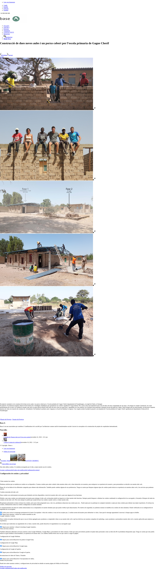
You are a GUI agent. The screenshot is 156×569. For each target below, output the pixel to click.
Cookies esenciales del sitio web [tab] (9, 492)
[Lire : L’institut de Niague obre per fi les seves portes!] (5, 435)
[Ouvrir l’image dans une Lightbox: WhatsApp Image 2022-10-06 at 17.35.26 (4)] (94, 285)
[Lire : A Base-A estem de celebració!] (5, 440)
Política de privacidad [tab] (6, 560)
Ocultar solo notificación (20, 470)
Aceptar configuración (6, 470)
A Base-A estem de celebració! (12, 442)
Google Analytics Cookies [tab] (7, 516)
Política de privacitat (6, 566)
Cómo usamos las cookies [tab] (7, 481)
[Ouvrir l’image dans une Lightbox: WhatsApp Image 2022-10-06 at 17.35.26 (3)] (94, 233)
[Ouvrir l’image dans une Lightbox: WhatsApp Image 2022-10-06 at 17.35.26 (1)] (94, 109)
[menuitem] (80, 5)
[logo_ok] (13, 22)
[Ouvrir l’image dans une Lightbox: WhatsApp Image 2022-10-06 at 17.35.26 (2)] (94, 180)
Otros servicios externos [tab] (7, 528)
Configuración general (33, 470)
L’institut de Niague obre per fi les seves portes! (17, 437)
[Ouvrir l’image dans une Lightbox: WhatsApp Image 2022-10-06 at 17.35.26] (94, 356)
